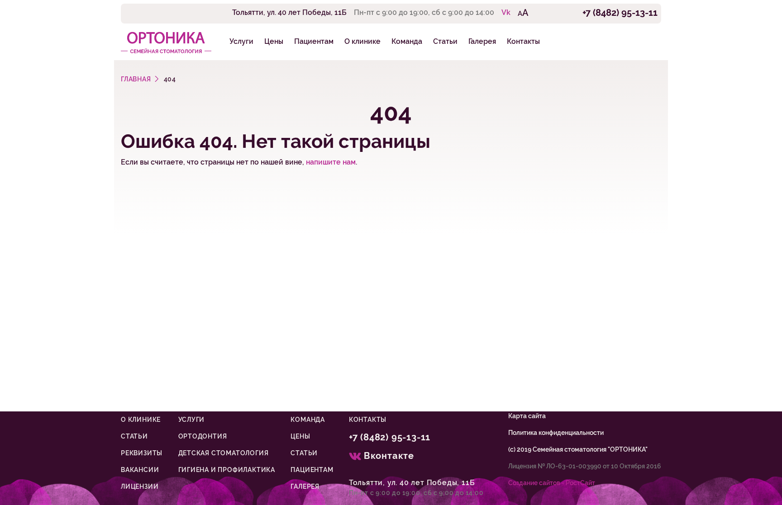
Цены (273, 41)
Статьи (445, 41)
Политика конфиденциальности (556, 432)
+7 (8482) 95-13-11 (620, 12)
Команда (406, 41)
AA (523, 12)
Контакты (523, 41)
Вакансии (140, 469)
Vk (505, 12)
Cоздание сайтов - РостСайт (551, 482)
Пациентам (314, 41)
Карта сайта (527, 416)
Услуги (241, 41)
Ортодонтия (202, 436)
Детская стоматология (223, 453)
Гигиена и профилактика (227, 469)
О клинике (362, 41)
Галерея (482, 41)
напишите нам (331, 162)
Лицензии (139, 486)
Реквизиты (141, 453)
